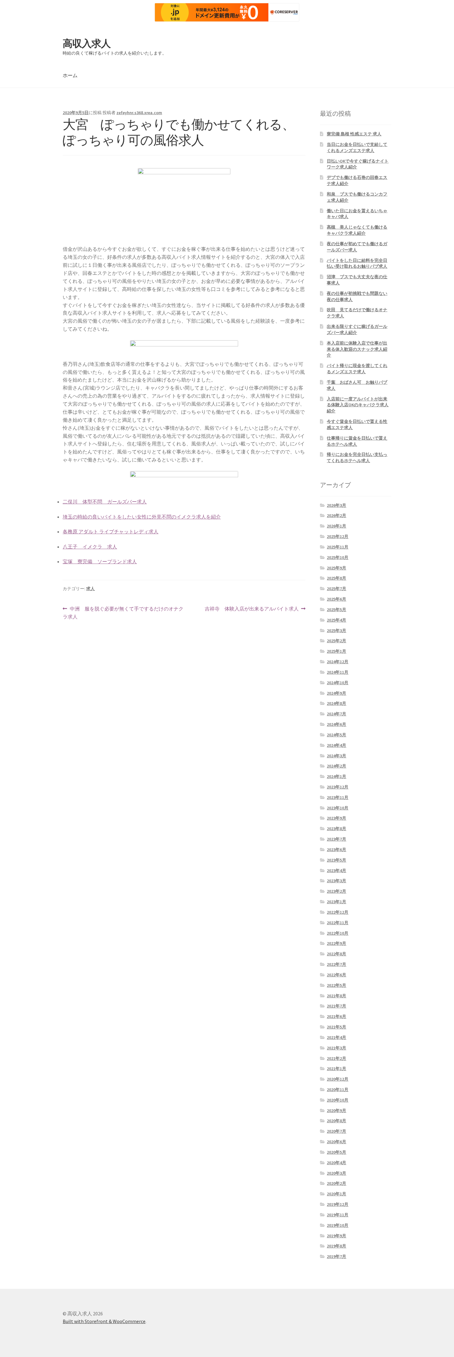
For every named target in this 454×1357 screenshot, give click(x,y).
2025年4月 (336, 620)
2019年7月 (336, 1256)
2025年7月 (336, 588)
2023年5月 (336, 860)
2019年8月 (336, 1246)
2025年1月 (336, 651)
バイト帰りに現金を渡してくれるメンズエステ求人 (357, 368)
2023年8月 (336, 828)
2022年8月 (336, 954)
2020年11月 (337, 1089)
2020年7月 (336, 1131)
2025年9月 (336, 568)
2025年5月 (336, 609)
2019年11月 (337, 1215)
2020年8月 (336, 1120)
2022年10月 (337, 933)
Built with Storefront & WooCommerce (104, 1321)
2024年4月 (336, 745)
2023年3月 (336, 880)
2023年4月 (336, 870)
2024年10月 (337, 682)
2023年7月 (336, 839)
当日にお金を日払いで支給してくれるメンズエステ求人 (357, 147)
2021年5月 (336, 1027)
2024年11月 (337, 672)
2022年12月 (337, 912)
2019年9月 (336, 1236)
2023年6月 (336, 849)
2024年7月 (336, 714)
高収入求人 (87, 43)
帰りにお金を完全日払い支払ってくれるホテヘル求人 (357, 457)
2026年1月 (336, 526)
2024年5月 (336, 735)
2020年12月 (337, 1079)
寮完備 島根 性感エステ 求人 (354, 134)
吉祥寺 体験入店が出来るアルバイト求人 (252, 609)
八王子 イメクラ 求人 (90, 547)
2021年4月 (336, 1037)
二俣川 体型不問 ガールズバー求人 (105, 502)
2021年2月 (336, 1058)
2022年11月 (337, 922)
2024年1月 (336, 776)
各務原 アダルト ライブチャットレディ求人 (110, 531)
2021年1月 (336, 1068)
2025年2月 (336, 640)
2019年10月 (337, 1225)
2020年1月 (336, 1194)
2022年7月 (336, 964)
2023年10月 (337, 808)
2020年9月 (336, 1110)
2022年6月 (336, 975)
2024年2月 (336, 766)
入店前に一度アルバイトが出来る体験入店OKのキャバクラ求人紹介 (358, 405)
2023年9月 (336, 818)
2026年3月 (336, 505)
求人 (90, 588)
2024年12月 (337, 661)
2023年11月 (337, 797)
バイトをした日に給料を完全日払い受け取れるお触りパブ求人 (357, 263)
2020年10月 (337, 1100)
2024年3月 (336, 756)
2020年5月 (336, 1152)
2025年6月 (336, 599)
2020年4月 (336, 1162)
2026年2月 (336, 515)
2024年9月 (336, 693)
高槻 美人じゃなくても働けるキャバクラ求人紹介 (357, 230)
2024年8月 (336, 703)
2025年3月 (336, 630)
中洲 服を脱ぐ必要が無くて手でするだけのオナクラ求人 (123, 613)
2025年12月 (337, 536)
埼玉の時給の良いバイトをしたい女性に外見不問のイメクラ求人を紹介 (142, 517)
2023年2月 (336, 891)
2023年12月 (337, 787)
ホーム (70, 75)
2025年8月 (336, 578)
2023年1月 (336, 901)
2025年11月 (337, 547)
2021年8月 (336, 996)
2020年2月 (336, 1183)
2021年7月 (336, 1006)
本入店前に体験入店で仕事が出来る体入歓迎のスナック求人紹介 (357, 349)
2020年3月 (336, 1173)
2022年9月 (336, 943)
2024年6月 (336, 724)
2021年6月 (336, 1016)
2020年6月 (336, 1141)
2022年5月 (336, 985)
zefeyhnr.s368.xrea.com (139, 112)
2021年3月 (336, 1048)
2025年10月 (337, 557)
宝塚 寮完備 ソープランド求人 (100, 561)
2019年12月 (337, 1204)
